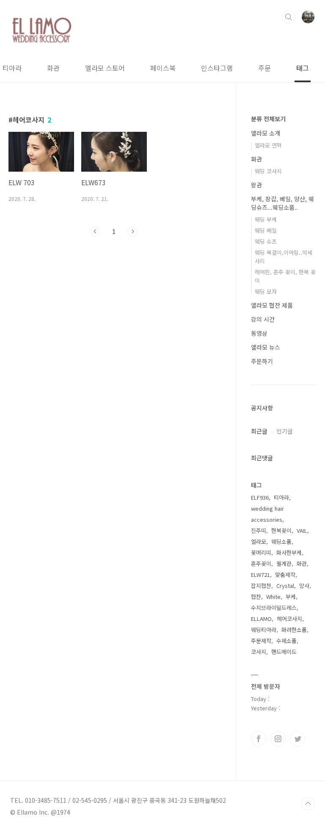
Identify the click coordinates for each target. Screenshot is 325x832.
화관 (53, 68)
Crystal (285, 586)
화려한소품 (294, 630)
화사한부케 (289, 552)
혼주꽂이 (261, 563)
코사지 (258, 652)
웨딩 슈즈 (266, 241)
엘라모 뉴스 (265, 347)
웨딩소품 (281, 541)
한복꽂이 (281, 530)
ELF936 (260, 497)
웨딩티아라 (263, 630)
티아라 (12, 68)
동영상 (259, 333)
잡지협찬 (261, 586)
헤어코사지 (289, 619)
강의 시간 (263, 319)
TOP (308, 803)
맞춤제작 (285, 574)
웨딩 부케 (266, 219)
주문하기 (262, 361)
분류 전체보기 (268, 118)
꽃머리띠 (261, 552)
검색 (288, 17)
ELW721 (260, 574)
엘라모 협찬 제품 (272, 305)
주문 (264, 68)
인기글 (284, 431)
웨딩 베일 (266, 230)
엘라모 (258, 541)
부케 (291, 597)
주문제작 (261, 641)
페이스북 (163, 68)
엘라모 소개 (265, 133)
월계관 (284, 563)
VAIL (302, 530)
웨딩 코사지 (268, 171)
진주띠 (258, 530)
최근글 (259, 431)
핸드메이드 (284, 652)
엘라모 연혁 (268, 145)
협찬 (256, 597)
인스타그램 (217, 68)
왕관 (256, 185)
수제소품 (286, 641)
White (273, 597)
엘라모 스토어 (105, 68)
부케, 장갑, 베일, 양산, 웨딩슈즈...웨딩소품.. (282, 203)
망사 (304, 586)
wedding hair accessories (267, 513)
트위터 (297, 738)
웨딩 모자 (266, 291)
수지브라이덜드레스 (274, 608)
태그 (302, 68)
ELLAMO (261, 619)
